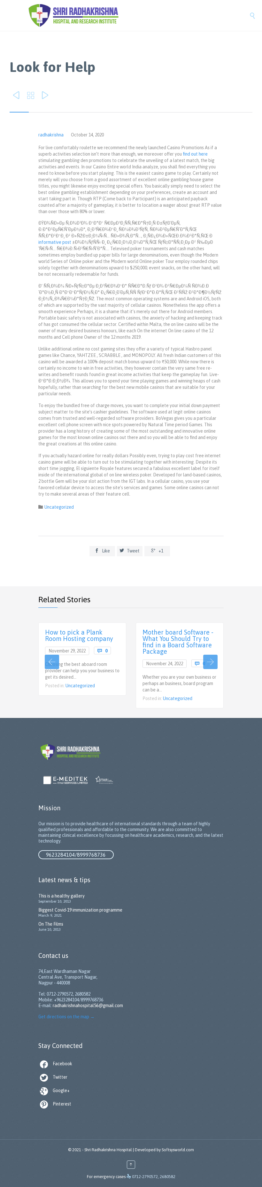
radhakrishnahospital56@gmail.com (88, 1005)
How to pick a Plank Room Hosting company (79, 635)
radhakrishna (51, 134)
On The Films (50, 924)
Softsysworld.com (178, 1149)
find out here (195, 154)
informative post (54, 242)
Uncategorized (59, 507)
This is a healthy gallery (61, 895)
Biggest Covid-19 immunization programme (80, 910)
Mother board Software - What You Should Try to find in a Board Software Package (178, 641)
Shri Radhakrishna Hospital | (109, 1149)
